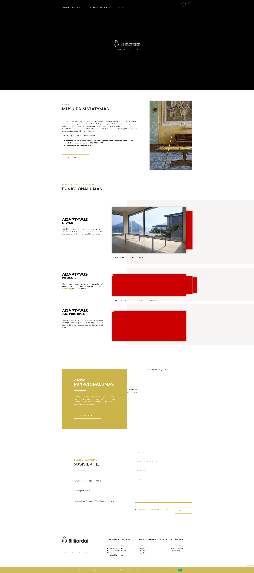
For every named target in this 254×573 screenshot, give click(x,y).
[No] (252, 570)
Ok (180, 570)
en (183, 7)
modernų (99, 286)
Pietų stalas (119, 257)
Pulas (141, 546)
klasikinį (77, 289)
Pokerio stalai (175, 550)
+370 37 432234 (187, 2)
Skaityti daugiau (73, 158)
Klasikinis (153, 300)
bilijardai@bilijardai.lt (186, 4)
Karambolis (142, 553)
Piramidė (142, 550)
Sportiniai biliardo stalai (99, 7)
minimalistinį (67, 289)
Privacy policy (173, 570)
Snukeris (142, 548)
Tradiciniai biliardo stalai (115, 548)
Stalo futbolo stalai (177, 548)
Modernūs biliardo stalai (115, 546)
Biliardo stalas (137, 257)
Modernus (137, 300)
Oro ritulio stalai (176, 546)
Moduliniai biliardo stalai (115, 555)
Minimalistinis (120, 300)
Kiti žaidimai (123, 7)
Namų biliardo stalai (71, 7)
